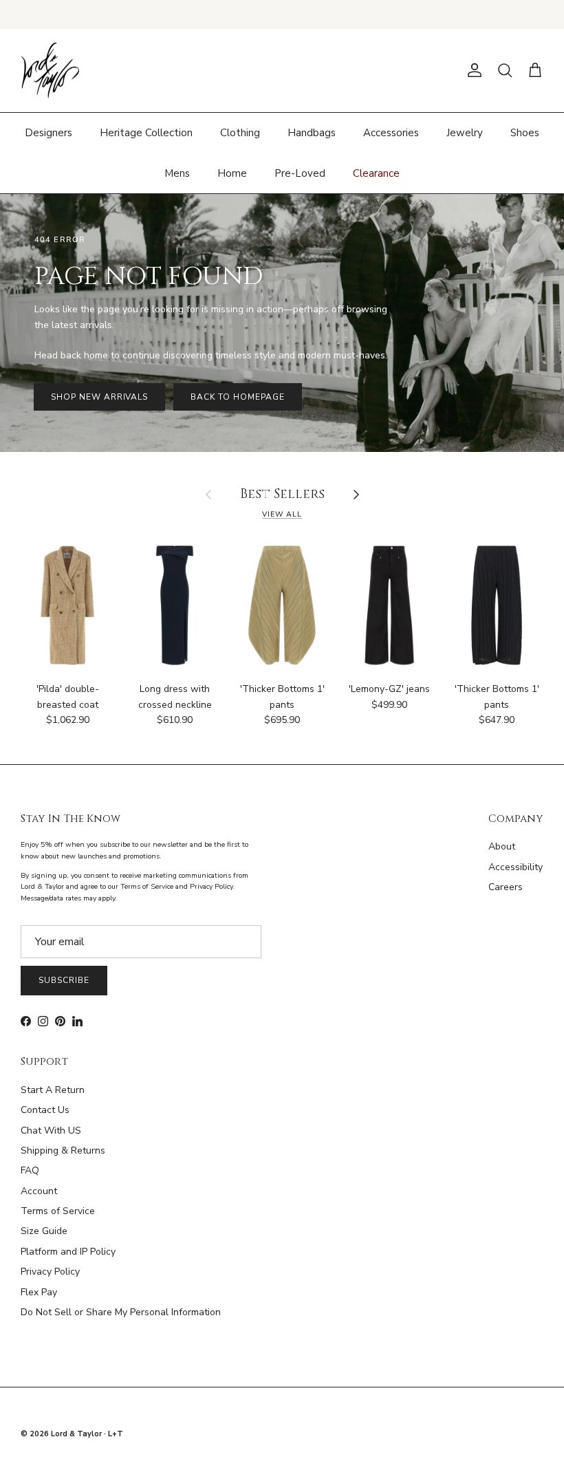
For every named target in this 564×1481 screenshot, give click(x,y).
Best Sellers (282, 495)
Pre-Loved (299, 173)
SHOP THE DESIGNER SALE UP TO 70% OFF (282, 14)
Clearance (376, 173)
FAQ (30, 1170)
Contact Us (45, 1109)
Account (39, 1191)
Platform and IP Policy (68, 1251)
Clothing (240, 133)
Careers (505, 887)
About (501, 846)
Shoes (524, 133)
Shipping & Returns (63, 1150)
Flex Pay (39, 1292)
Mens (177, 173)
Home (232, 173)
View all (282, 514)
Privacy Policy (50, 1271)
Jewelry (464, 133)
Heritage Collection (146, 133)
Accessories (391, 133)
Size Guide (44, 1230)
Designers (48, 133)
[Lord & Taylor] (50, 71)
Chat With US (51, 1130)
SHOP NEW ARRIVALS (99, 396)
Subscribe (64, 980)
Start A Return (53, 1089)
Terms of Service (58, 1211)
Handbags (312, 133)
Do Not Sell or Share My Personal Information (121, 1312)
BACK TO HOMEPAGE (237, 396)
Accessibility (515, 867)
